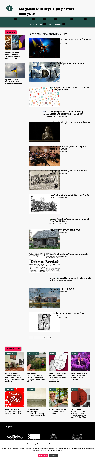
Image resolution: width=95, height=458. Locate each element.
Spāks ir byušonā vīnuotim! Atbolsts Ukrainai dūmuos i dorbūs (14, 82)
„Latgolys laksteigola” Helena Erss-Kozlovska (67, 314)
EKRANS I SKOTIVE (11, 353)
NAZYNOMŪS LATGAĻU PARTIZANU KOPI (71, 195)
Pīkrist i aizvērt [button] (43, 455)
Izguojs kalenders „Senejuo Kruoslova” (69, 170)
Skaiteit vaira (53, 455)
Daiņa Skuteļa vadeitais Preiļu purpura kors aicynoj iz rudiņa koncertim (79, 376)
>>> (49, 337)
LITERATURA (10, 389)
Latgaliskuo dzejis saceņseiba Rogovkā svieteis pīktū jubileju (13, 411)
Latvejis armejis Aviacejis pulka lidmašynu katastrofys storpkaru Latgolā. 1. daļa (36, 412)
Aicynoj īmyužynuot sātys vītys (65, 230)
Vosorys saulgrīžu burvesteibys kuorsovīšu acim (71, 279)
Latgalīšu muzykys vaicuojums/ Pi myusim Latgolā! (71, 40)
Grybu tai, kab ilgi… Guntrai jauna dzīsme (70, 122)
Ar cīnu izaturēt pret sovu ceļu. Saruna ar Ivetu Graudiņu (58, 411)
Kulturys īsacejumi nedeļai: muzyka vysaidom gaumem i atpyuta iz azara (13, 55)
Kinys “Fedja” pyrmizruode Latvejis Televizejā (67, 64)
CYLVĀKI (52, 389)
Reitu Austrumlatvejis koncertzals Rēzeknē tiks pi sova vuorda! (71, 88)
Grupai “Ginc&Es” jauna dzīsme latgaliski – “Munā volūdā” (71, 220)
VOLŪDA (52, 353)
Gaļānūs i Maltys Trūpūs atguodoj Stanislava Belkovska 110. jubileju (67, 112)
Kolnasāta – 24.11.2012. (62, 289)
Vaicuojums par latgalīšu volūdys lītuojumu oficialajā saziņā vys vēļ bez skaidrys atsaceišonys (58, 377)
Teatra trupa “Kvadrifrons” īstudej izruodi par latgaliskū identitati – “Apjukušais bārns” (36, 377)
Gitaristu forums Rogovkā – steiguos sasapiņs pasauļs (68, 147)
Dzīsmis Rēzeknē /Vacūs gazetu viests (69, 254)
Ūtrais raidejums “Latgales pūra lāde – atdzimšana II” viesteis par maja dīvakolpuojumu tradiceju (14, 377)
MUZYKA (74, 353)
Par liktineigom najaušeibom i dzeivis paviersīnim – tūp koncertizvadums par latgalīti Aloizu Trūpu (79, 413)
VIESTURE (31, 389)
